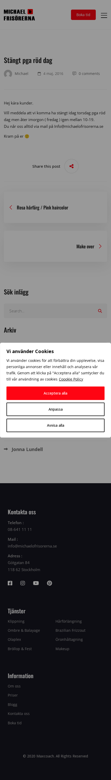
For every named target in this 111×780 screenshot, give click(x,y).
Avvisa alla (55, 425)
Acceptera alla (55, 393)
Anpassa (56, 409)
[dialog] (55, 390)
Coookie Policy (71, 379)
